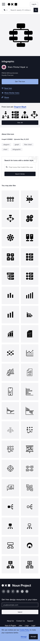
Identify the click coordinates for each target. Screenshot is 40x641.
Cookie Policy (24, 630)
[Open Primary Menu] (3, 4)
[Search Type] (5, 10)
